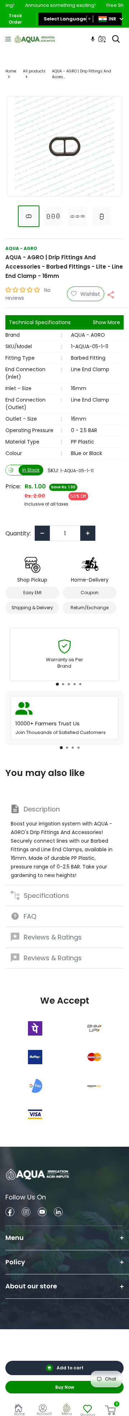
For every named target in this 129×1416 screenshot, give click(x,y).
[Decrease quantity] (42, 533)
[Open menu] (8, 39)
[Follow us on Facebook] (9, 1212)
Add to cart (70, 1368)
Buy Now (64, 1387)
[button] (23, 290)
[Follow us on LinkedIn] (58, 1212)
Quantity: (18, 533)
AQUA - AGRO (21, 248)
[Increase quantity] (87, 533)
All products (34, 71)
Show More (106, 322)
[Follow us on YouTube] (42, 1212)
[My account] (44, 1409)
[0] (111, 1410)
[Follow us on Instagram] (26, 1212)
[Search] (116, 39)
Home (10, 71)
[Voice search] (93, 39)
